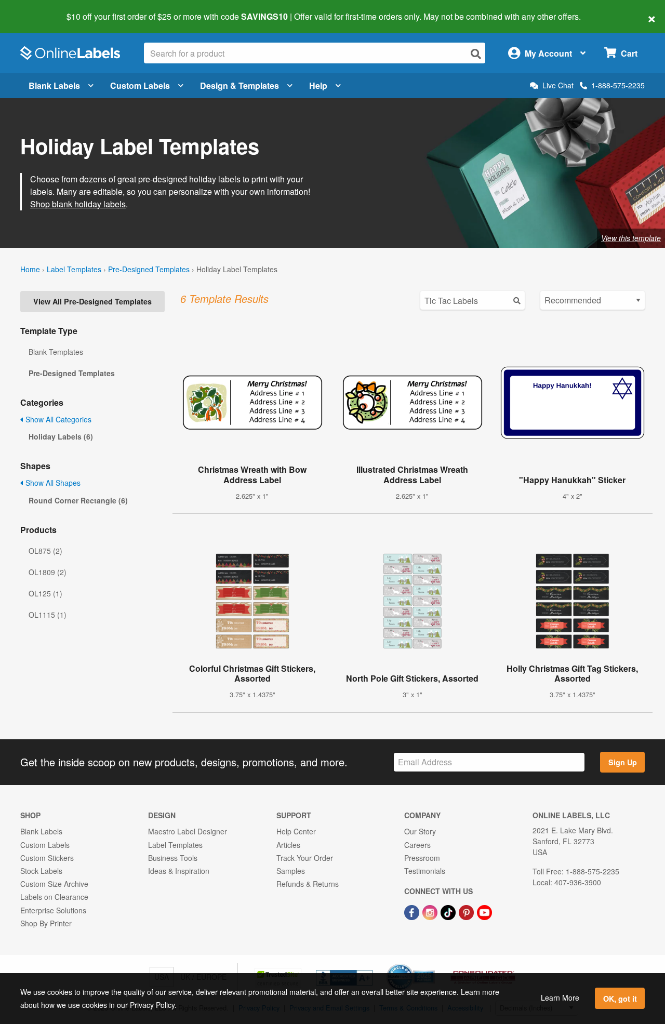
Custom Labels (140, 85)
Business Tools (172, 858)
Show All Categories (57, 419)
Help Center (296, 831)
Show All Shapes (52, 482)
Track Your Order (304, 858)
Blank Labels (54, 85)
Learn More (560, 997)
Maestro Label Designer (187, 831)
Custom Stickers (47, 858)
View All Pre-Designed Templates (92, 301)
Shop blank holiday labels (78, 204)
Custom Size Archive (54, 884)
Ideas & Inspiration (178, 871)
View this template (631, 238)
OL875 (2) (45, 551)
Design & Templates (239, 85)
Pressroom (422, 858)
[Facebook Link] (412, 911)
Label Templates (74, 269)
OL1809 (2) (47, 572)
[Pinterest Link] (467, 911)
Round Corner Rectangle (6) (78, 500)
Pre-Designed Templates (149, 269)
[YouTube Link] (484, 911)
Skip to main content (37, 9)
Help (318, 85)
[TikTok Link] (449, 911)
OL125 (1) (45, 593)
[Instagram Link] (431, 911)
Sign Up (622, 762)
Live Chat (558, 85)
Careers (417, 845)
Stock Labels (41, 871)
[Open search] (476, 53)
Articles (288, 845)
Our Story (420, 831)
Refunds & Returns (307, 884)
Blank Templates (56, 352)
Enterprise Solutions (53, 910)
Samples (290, 871)
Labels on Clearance (54, 897)
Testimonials (424, 871)
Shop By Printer (46, 923)
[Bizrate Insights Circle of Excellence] (431, 965)
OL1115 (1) (47, 614)
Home (30, 269)
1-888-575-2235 (618, 85)
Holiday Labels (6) (61, 436)
